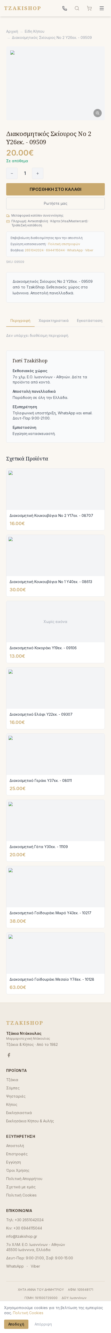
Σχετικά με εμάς (21, 1187)
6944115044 (55, 250)
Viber (89, 250)
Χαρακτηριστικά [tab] (54, 320)
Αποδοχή (16, 1324)
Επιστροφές (17, 1154)
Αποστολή (15, 1145)
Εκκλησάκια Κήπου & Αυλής (30, 1121)
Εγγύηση (13, 1162)
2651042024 (34, 250)
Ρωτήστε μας (55, 203)
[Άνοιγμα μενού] (102, 8)
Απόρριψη (43, 1324)
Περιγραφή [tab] (20, 320)
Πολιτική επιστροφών (64, 244)
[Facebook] (8, 1055)
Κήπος (11, 1104)
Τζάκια (12, 1080)
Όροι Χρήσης (17, 1170)
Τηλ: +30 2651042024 (25, 1220)
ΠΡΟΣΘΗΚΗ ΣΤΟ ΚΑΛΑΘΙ (55, 189)
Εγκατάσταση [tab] (89, 320)
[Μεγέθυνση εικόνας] (55, 83)
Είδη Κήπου (34, 31)
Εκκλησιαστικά (19, 1112)
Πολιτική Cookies (21, 1195)
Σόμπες (13, 1088)
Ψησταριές (16, 1096)
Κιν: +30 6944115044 (24, 1228)
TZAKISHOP (22, 8)
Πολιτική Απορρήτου (24, 1178)
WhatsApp (75, 250)
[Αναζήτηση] (77, 8)
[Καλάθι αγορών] (89, 8)
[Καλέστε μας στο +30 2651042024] (64, 8)
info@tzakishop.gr (21, 1236)
